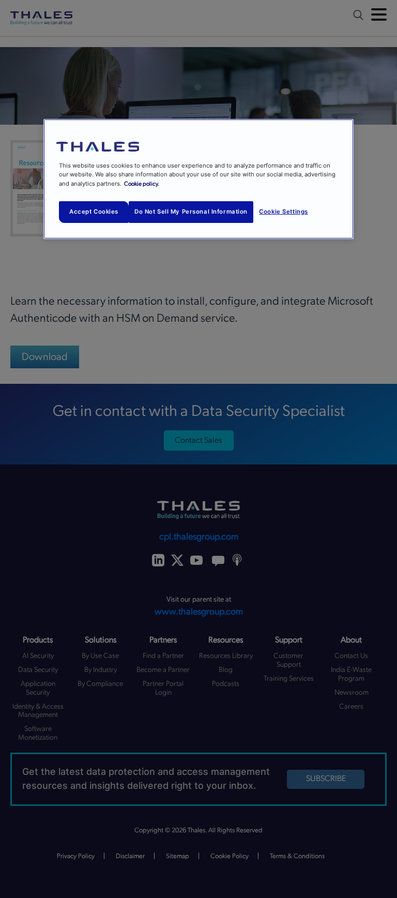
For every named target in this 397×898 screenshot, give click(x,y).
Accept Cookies (93, 211)
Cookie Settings (283, 211)
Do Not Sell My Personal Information (191, 211)
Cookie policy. (141, 183)
